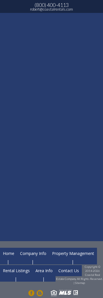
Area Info (44, 270)
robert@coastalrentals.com (51, 9)
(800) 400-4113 (52, 5)
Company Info (33, 253)
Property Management (73, 253)
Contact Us (68, 270)
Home (8, 253)
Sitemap (80, 283)
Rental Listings (16, 270)
